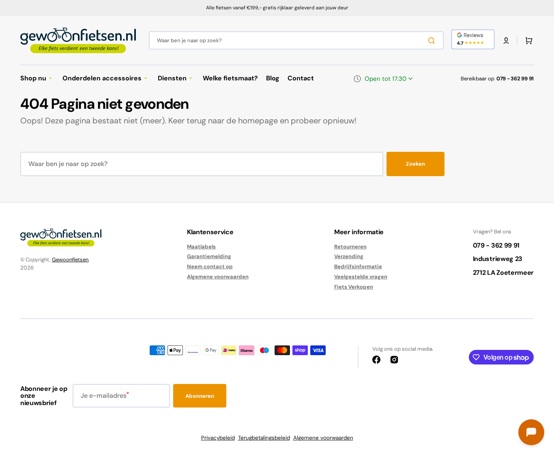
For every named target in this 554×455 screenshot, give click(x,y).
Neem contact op (210, 266)
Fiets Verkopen (353, 286)
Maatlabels (201, 247)
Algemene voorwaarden (218, 276)
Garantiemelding (209, 256)
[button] (506, 41)
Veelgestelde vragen (360, 276)
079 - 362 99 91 (515, 78)
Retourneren (350, 247)
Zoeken (415, 163)
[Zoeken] (433, 41)
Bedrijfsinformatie (358, 266)
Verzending (348, 256)
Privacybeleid (218, 437)
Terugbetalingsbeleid (264, 437)
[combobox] (296, 40)
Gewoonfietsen (70, 259)
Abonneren (199, 395)
